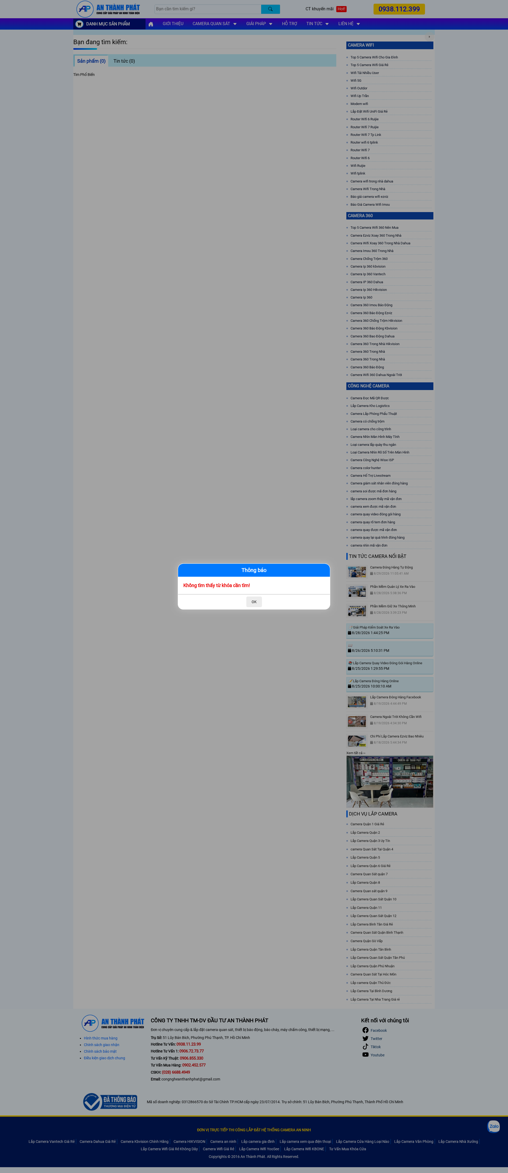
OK (254, 602)
